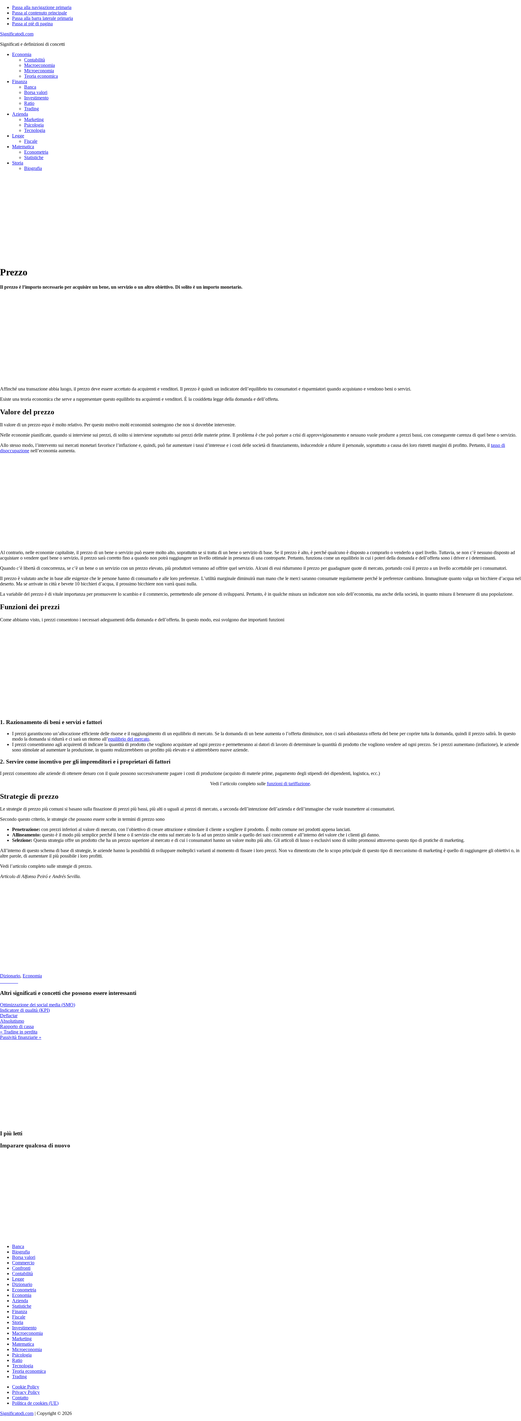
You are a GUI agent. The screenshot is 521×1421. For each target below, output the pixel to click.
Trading (19, 1376)
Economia (32, 975)
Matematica (23, 1344)
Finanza (19, 1311)
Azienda (20, 1300)
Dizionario (10, 975)
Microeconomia (27, 1349)
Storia (17, 1322)
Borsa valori (23, 1257)
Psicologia (22, 1354)
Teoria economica (29, 1371)
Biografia (21, 1251)
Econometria (24, 1289)
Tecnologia (22, 1365)
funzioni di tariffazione (288, 783)
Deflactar (8, 1015)
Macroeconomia (27, 1333)
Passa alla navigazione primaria (41, 7)
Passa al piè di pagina (32, 23)
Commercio (23, 1262)
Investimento (24, 1327)
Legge (18, 1278)
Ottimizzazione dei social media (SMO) (37, 1004)
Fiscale (18, 1316)
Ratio (17, 1360)
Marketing (22, 1338)
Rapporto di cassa (17, 1026)
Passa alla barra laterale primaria (42, 18)
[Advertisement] (181, 218)
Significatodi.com (16, 33)
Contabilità (22, 1273)
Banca (18, 1246)
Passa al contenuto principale (39, 12)
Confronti (21, 1268)
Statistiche (21, 1306)
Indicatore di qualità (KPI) (25, 1010)
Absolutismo (12, 1021)
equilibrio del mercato (128, 739)
